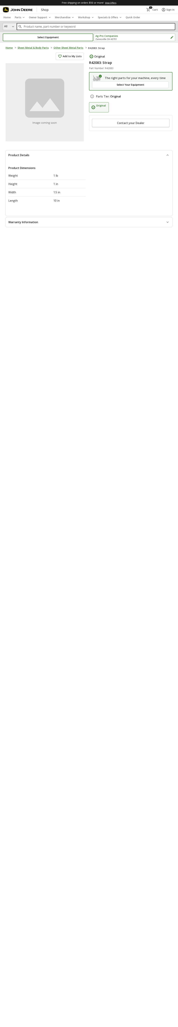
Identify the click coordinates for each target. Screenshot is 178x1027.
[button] (48, 37)
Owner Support (38, 17)
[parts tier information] (92, 96)
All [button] (5, 26)
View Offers (110, 2)
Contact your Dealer (130, 123)
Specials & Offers (108, 17)
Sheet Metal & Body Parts (33, 47)
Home (9, 47)
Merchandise (62, 17)
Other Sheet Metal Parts (68, 47)
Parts (18, 17)
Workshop (84, 17)
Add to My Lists (72, 56)
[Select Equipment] (97, 78)
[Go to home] (18, 10)
